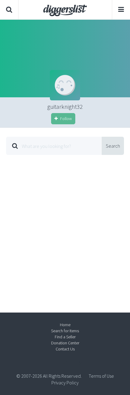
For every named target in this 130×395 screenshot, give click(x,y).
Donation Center (65, 343)
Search (113, 146)
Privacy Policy (65, 383)
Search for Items (65, 330)
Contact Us (65, 349)
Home (65, 324)
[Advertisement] (65, 229)
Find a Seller (65, 337)
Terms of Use (101, 376)
